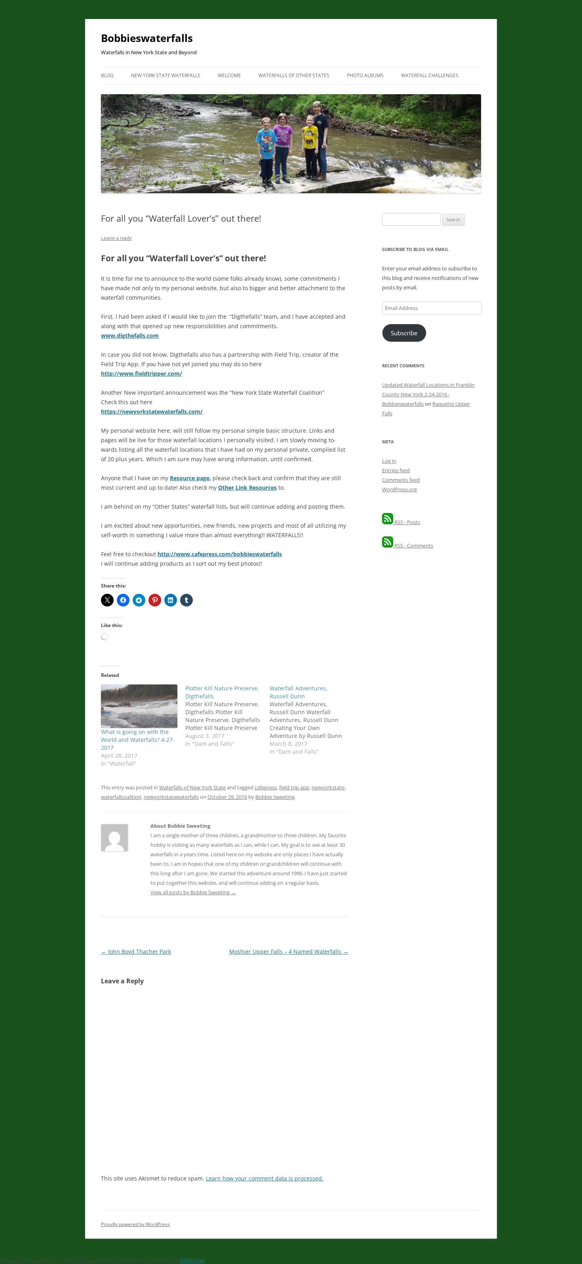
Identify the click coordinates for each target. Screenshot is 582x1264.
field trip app (294, 787)
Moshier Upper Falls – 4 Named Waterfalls (288, 951)
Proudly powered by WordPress (135, 1224)
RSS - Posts (406, 522)
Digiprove (192, 1260)
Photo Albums (365, 75)
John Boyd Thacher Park (136, 951)
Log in (389, 460)
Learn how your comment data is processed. (264, 1178)
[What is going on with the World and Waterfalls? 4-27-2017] (139, 706)
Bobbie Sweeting (275, 796)
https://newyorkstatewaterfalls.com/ (152, 411)
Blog (107, 75)
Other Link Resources (247, 487)
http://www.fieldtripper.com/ (141, 373)
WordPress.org (399, 489)
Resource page (189, 478)
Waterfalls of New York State (192, 787)
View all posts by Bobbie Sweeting (193, 892)
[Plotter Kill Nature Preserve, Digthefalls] (227, 716)
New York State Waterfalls (165, 75)
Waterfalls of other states (294, 75)
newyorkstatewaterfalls (171, 796)
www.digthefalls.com (130, 335)
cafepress (266, 787)
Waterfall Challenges (429, 75)
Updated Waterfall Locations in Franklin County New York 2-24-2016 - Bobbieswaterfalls (428, 394)
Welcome (229, 75)
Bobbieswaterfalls (147, 38)
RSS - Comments (413, 545)
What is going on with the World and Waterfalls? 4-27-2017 (138, 739)
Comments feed (401, 479)
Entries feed (396, 470)
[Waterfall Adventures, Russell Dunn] (312, 720)
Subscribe (404, 333)
